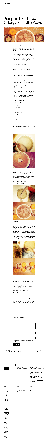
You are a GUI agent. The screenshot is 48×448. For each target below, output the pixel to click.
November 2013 (6, 428)
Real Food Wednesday (24, 302)
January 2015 (6, 410)
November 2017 (6, 387)
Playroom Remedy (19, 7)
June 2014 (5, 419)
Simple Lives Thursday (29, 298)
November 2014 (6, 413)
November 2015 (6, 403)
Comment (14, 321)
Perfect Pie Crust (30, 172)
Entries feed (32, 387)
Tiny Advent (13, 7)
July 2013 (5, 433)
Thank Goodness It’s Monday (24, 303)
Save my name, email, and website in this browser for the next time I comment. (23, 341)
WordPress (42, 444)
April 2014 (5, 422)
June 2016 (5, 395)
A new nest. (19, 364)
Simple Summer (19, 391)
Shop (6, 7)
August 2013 (6, 432)
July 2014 (5, 418)
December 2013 (6, 427)
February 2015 (6, 409)
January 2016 (6, 400)
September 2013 (6, 431)
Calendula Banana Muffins (34, 367)
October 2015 (6, 404)
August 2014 (6, 417)
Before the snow (20, 367)
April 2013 (5, 436)
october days (19, 369)
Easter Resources (20, 389)
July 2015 (5, 405)
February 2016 (6, 399)
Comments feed (32, 389)
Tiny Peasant (7, 3)
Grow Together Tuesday (21, 390)
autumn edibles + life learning (22, 368)
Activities (18, 386)
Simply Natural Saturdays (17, 301)
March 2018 (6, 386)
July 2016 (5, 394)
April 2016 (5, 396)
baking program (25, 45)
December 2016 (6, 389)
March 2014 (6, 423)
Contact (40, 7)
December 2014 (6, 412)
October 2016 (6, 390)
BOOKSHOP (36, 7)
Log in (31, 386)
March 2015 (6, 408)
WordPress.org (32, 390)
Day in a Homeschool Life (28, 7)
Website (14, 335)
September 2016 (6, 391)
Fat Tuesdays (33, 301)
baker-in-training (21, 280)
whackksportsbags (33, 368)
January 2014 (6, 426)
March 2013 (6, 437)
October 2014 (6, 414)
